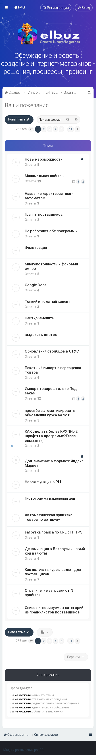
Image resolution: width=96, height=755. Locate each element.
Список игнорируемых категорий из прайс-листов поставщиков (54, 609)
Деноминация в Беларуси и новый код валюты (55, 550)
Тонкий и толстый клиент (47, 301)
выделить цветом (41, 334)
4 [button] (55, 129)
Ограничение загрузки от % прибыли (49, 592)
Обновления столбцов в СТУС (52, 351)
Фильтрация (36, 247)
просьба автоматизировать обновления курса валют (50, 412)
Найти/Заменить (39, 318)
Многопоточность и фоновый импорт (51, 266)
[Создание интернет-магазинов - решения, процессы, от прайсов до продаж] (48, 33)
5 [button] (61, 129)
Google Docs (35, 285)
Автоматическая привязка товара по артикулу (48, 517)
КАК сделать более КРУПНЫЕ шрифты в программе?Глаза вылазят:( (51, 436)
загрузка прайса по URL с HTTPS (54, 532)
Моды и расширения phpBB (23, 750)
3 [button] (49, 129)
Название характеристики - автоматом (49, 195)
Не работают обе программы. (51, 231)
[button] (31, 129)
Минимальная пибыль (44, 176)
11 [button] (70, 129)
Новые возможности (44, 159)
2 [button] (44, 129)
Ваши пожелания (27, 105)
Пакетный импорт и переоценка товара (53, 370)
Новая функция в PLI (43, 482)
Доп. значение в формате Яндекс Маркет (54, 463)
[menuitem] (19, 7)
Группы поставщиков (44, 214)
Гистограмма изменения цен (50, 498)
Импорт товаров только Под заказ (51, 390)
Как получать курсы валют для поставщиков (53, 571)
